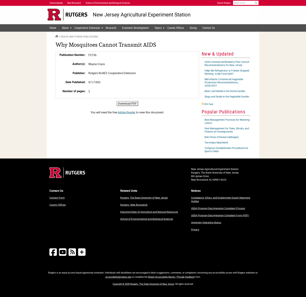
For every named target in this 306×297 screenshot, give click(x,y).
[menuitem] (53, 28)
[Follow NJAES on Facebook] (53, 252)
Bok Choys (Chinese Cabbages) (222, 137)
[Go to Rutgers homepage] (67, 177)
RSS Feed (208, 104)
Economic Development (135, 28)
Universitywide (56, 2)
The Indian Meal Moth (216, 142)
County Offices (175, 28)
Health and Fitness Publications (79, 36)
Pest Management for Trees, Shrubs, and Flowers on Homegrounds (227, 130)
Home (53, 28)
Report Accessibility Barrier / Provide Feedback (171, 276)
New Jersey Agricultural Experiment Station (142, 14)
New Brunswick (74, 2)
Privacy (195, 229)
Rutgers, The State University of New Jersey (144, 197)
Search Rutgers (224, 2)
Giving (193, 28)
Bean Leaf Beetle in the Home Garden (225, 91)
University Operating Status (206, 222)
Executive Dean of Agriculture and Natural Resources (149, 212)
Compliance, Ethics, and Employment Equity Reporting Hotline (220, 199)
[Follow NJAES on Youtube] (62, 252)
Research (111, 28)
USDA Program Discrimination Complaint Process (218, 208)
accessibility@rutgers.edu (118, 276)
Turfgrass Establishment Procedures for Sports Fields (226, 149)
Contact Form (57, 197)
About (65, 28)
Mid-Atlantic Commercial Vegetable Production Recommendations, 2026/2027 (224, 82)
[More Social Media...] (82, 252)
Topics (158, 28)
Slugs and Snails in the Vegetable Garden (227, 96)
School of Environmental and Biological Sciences (146, 219)
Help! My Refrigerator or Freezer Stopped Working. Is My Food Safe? (227, 72)
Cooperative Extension (87, 28)
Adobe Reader (126, 112)
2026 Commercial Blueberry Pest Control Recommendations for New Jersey (227, 63)
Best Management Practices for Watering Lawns (227, 121)
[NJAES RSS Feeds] (72, 252)
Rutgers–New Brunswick (134, 204)
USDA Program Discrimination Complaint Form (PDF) (220, 215)
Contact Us (208, 28)
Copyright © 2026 (121, 284)
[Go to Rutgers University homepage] (67, 14)
